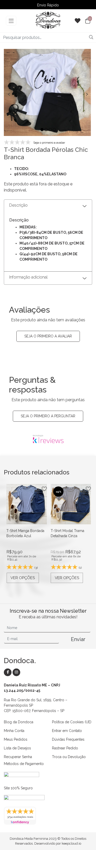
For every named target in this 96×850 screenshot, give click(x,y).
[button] (42, 129)
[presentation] (9, 93)
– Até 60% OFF (48, 5)
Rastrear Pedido (65, 748)
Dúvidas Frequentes (68, 739)
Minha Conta (14, 731)
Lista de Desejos (17, 748)
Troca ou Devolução (69, 757)
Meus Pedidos (15, 739)
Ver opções (23, 578)
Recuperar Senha (18, 757)
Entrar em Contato (67, 731)
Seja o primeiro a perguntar (48, 416)
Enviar (78, 639)
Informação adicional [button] (28, 277)
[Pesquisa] (91, 37)
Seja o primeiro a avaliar (48, 336)
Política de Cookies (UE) (71, 722)
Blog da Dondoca (18, 722)
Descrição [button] (18, 205)
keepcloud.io (71, 843)
